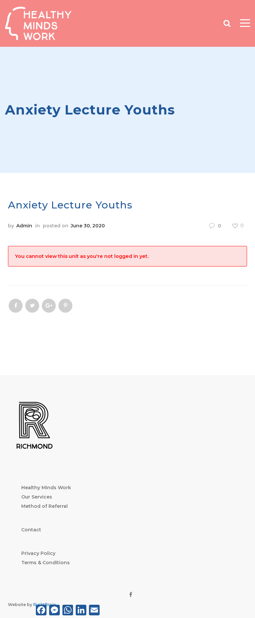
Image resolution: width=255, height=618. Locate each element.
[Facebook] (16, 306)
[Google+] (49, 306)
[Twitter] (32, 306)
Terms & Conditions (45, 563)
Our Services (36, 497)
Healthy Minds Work (46, 488)
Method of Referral (44, 506)
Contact (31, 530)
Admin (24, 226)
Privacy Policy (38, 553)
